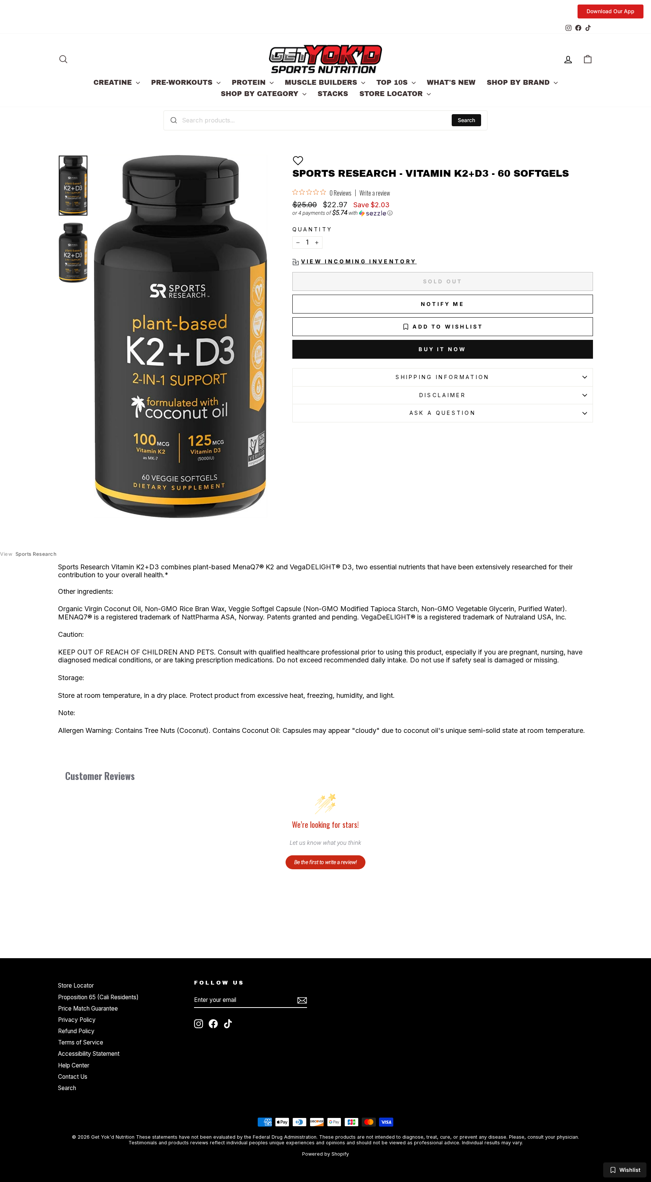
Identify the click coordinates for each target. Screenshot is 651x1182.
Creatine (113, 82)
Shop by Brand (519, 82)
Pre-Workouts (183, 82)
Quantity (312, 229)
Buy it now (442, 349)
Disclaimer (442, 395)
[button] (298, 160)
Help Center (73, 1065)
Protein (250, 82)
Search (466, 120)
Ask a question (443, 413)
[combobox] (325, 120)
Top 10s (393, 82)
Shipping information (442, 377)
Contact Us (72, 1076)
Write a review (374, 193)
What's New (451, 82)
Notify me (443, 304)
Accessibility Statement (88, 1053)
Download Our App (610, 11)
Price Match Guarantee (88, 1008)
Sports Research (28, 554)
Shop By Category (261, 94)
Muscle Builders (322, 82)
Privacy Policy (77, 1019)
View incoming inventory (359, 261)
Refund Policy (76, 1031)
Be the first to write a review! (325, 862)
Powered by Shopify (325, 1154)
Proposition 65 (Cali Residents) (98, 997)
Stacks (333, 94)
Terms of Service (80, 1042)
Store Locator (392, 94)
